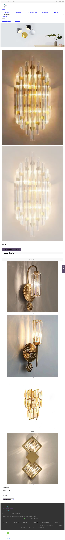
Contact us (17, 21)
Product (4, 10)
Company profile (6, 21)
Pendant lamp (7, 14)
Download (4, 16)
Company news (7, 19)
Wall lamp (56, 12)
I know (8, 538)
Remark (5, 495)
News (3, 18)
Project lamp (45, 12)
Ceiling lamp (18, 12)
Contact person (7, 490)
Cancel (12, 499)
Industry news (20, 19)
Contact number (7, 493)
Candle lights (7, 12)
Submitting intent (7, 499)
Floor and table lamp (32, 12)
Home (3, 9)
